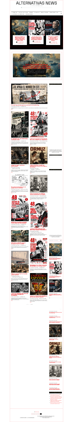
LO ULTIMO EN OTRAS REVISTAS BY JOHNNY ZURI (55, 392)
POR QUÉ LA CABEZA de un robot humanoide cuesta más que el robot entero (53, 38)
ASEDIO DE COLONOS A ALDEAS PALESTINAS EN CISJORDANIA (19, 222)
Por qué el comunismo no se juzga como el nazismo (18, 187)
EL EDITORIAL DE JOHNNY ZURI (18, 14)
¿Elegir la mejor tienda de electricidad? (17, 166)
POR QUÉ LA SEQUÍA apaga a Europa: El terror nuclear (18, 243)
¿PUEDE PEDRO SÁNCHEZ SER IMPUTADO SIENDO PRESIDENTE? (38, 229)
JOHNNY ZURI (21, 42)
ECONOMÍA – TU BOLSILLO (34, 12)
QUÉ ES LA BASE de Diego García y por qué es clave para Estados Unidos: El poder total (20, 38)
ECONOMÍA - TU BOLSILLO (35, 169)
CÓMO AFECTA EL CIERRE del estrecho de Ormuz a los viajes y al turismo (38, 166)
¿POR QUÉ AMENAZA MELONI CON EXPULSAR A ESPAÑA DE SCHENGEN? (19, 294)
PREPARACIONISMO (29, 14)
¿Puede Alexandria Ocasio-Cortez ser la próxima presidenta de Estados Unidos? (36, 38)
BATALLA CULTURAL (44, 12)
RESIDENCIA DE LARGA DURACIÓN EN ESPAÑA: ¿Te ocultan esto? (38, 265)
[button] (61, 240)
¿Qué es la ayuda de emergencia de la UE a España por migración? (38, 139)
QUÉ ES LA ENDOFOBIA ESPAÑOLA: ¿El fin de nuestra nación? (38, 296)
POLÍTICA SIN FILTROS (23, 12)
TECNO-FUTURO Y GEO (54, 12)
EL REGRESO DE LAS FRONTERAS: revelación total (19, 139)
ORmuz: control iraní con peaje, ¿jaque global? (19, 274)
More (12, 109)
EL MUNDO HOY (14, 12)
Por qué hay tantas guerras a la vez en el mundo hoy (25, 105)
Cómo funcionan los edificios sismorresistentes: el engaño (37, 194)
